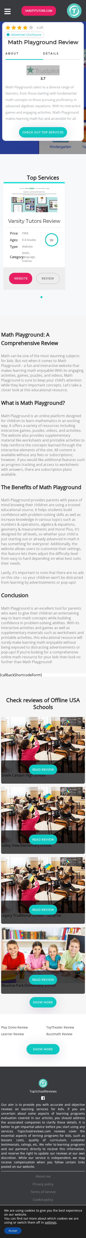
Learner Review (12, 1034)
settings (50, 1222)
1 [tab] (41, 300)
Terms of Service (43, 1192)
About (12, 53)
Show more (43, 1002)
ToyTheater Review (60, 1027)
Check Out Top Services (43, 132)
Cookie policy (43, 1199)
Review (48, 278)
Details (51, 53)
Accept (13, 1230)
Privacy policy (43, 1184)
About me (43, 1176)
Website (21, 278)
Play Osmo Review (14, 1027)
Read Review (43, 769)
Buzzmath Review (59, 1034)
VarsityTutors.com (38, 11)
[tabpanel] (34, 236)
